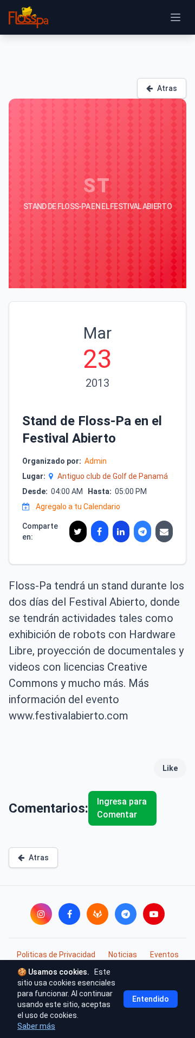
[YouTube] (154, 914)
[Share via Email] (164, 531)
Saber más (36, 1026)
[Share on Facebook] (99, 531)
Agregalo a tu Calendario (78, 506)
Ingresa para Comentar (122, 808)
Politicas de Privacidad (56, 954)
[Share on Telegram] (142, 531)
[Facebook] (69, 914)
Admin (95, 461)
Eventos (164, 954)
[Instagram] (41, 914)
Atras (167, 88)
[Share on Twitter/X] (78, 531)
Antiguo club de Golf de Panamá (112, 476)
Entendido (150, 999)
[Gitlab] (97, 914)
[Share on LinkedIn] (121, 531)
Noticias (122, 954)
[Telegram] (125, 914)
